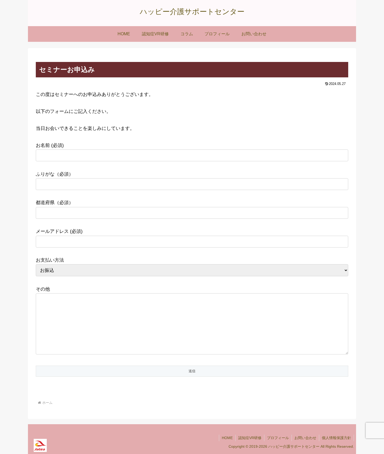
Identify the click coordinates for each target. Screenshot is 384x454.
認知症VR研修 (249, 438)
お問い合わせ (305, 438)
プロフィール (278, 438)
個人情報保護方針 (336, 438)
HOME (227, 438)
